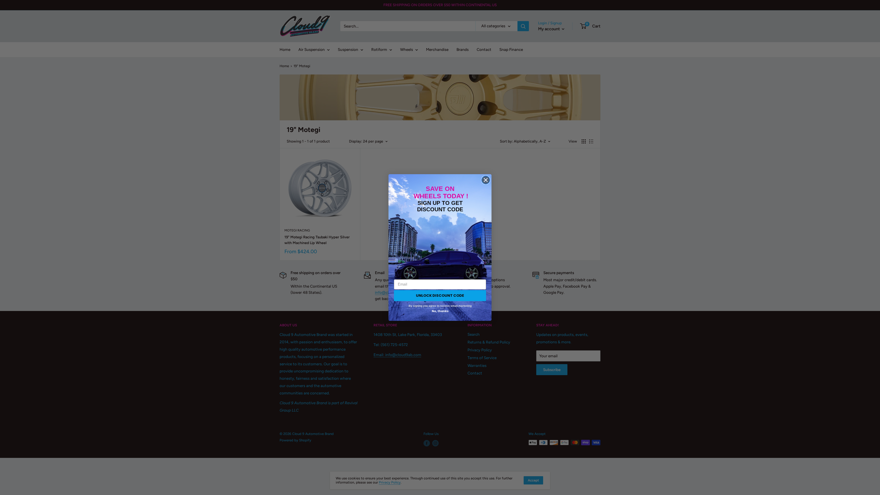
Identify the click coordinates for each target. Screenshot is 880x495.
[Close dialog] (486, 180)
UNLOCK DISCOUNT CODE (440, 295)
